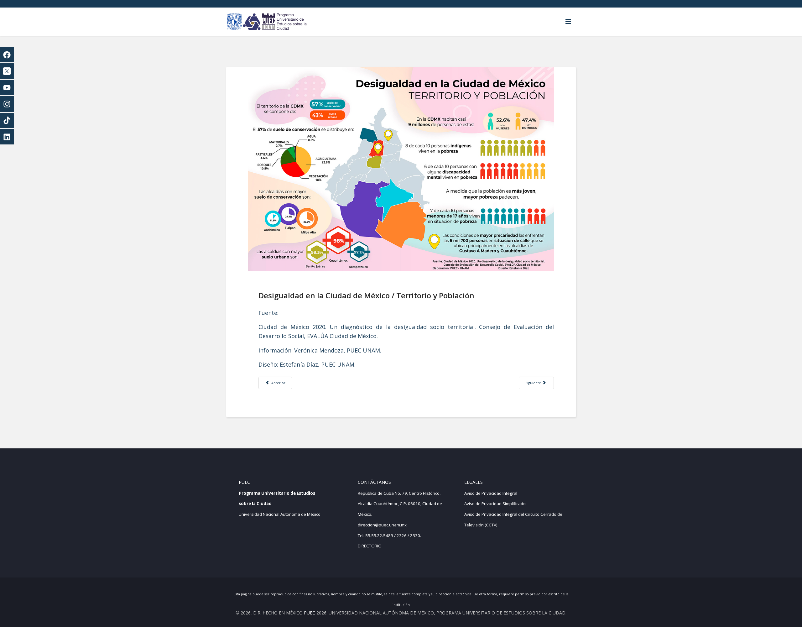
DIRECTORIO (370, 546)
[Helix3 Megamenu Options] (568, 22)
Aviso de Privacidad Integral (490, 493)
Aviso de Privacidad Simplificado (495, 503)
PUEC (309, 613)
